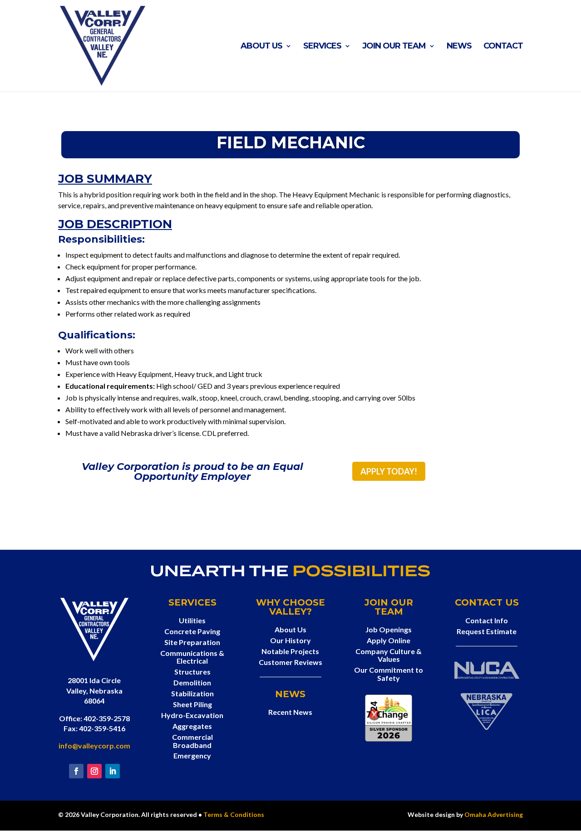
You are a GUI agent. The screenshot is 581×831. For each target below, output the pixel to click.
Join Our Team (394, 47)
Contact (503, 47)
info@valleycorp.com (94, 745)
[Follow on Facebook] (76, 771)
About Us (261, 47)
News (459, 47)
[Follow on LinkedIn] (112, 771)
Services (322, 47)
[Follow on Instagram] (94, 771)
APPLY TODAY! (388, 471)
